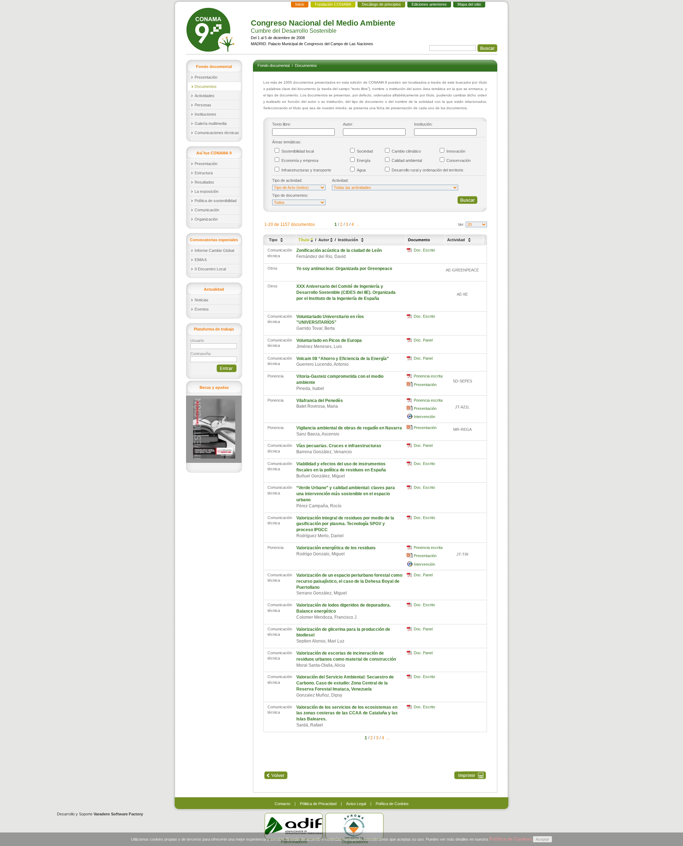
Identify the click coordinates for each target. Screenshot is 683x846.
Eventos (202, 309)
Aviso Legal (356, 804)
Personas (203, 105)
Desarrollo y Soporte (100, 814)
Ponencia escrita (428, 376)
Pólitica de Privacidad (318, 804)
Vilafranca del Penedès (319, 400)
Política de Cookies (392, 804)
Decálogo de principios (381, 4)
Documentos (206, 86)
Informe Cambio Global (214, 250)
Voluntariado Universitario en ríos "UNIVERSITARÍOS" (330, 319)
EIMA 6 (201, 260)
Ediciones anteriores (429, 4)
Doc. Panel (423, 340)
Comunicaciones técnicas (217, 133)
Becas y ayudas (214, 387)
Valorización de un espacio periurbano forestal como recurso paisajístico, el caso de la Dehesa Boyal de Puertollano (349, 581)
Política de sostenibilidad (216, 201)
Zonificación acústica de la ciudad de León (339, 250)
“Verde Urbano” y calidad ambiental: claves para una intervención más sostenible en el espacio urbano (345, 493)
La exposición (206, 191)
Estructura (204, 173)
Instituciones (205, 114)
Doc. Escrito (424, 250)
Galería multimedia (211, 123)
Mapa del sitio (469, 4)
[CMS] (211, 29)
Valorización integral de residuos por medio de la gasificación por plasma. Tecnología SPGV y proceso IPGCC (345, 524)
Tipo (274, 240)
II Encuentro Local (210, 269)
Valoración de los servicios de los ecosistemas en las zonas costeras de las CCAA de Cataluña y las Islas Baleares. (347, 713)
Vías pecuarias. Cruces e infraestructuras (338, 445)
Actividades (205, 96)
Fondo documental (274, 65)
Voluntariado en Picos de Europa (329, 340)
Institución (348, 240)
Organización (206, 219)
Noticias (201, 300)
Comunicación (207, 210)
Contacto (282, 804)
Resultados (204, 182)
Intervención (424, 416)
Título (304, 240)
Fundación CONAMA (333, 4)
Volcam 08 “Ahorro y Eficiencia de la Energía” (342, 358)
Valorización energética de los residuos (336, 547)
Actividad (456, 240)
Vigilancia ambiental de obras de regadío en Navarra (349, 427)
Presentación (206, 77)
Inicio (299, 4)
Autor (324, 240)
